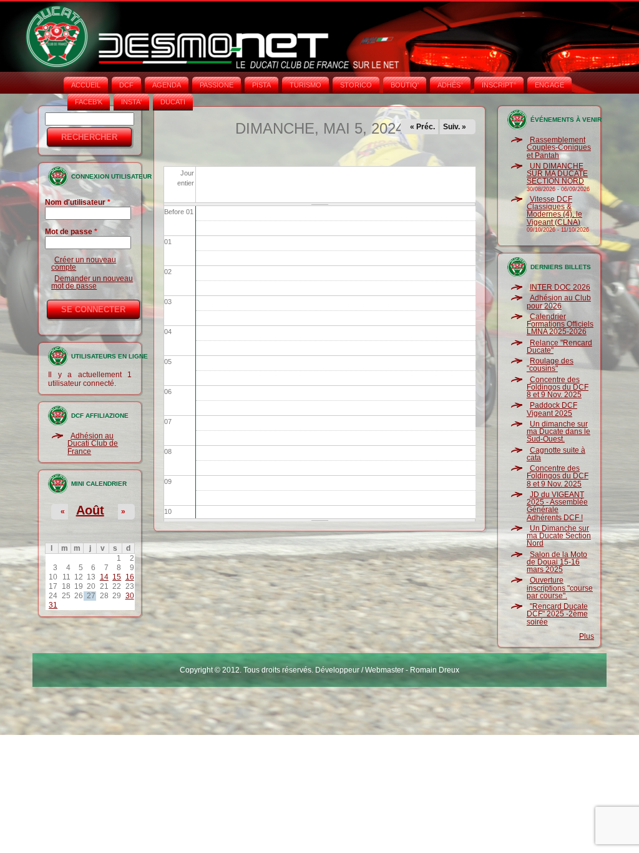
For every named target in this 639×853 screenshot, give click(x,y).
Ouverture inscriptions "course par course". (560, 588)
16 (129, 577)
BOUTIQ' (405, 85)
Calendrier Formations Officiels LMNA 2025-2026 (560, 324)
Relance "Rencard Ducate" (559, 346)
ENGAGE (549, 85)
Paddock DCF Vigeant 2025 (552, 409)
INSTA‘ (131, 102)
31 (53, 605)
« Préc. (422, 126)
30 (129, 595)
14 (104, 577)
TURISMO (305, 85)
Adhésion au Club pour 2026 (559, 301)
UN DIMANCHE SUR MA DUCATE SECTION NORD (557, 174)
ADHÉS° (450, 85)
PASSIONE (216, 85)
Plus (586, 636)
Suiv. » (454, 126)
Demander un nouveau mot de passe (92, 282)
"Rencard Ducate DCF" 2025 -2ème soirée (557, 614)
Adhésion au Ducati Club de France (92, 443)
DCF (126, 85)
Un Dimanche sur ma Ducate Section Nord (559, 536)
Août (90, 510)
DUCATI (172, 102)
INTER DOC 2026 (560, 287)
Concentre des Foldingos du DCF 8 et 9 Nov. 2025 (557, 387)
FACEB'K (88, 102)
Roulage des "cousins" (550, 365)
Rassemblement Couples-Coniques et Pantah (559, 148)
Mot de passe (71, 231)
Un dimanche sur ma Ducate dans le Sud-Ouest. (558, 432)
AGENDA (166, 85)
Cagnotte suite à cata (556, 454)
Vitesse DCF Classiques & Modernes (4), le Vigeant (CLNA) (554, 211)
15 (116, 577)
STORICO (356, 85)
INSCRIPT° (499, 85)
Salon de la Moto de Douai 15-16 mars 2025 (557, 562)
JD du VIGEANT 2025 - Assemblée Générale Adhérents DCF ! (557, 506)
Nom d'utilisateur (77, 202)
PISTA (261, 85)
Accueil (85, 85)
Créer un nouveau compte (83, 263)
